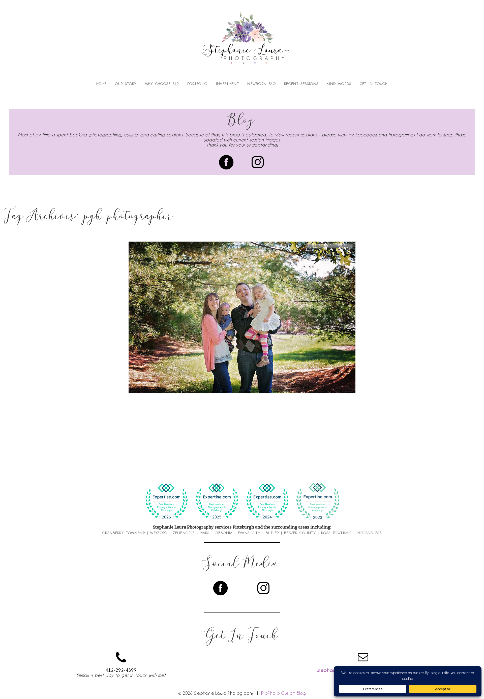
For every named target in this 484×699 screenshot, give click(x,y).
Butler (272, 533)
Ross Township (336, 533)
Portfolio (197, 83)
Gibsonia (224, 533)
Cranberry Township (123, 533)
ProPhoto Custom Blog (283, 692)
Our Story (126, 83)
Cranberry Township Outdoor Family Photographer (241, 318)
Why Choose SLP (162, 83)
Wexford (158, 533)
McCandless (369, 533)
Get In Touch (373, 83)
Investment (227, 83)
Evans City (249, 533)
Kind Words (339, 83)
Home (102, 83)
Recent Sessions (301, 83)
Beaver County (300, 533)
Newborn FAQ (261, 83)
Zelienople (184, 533)
